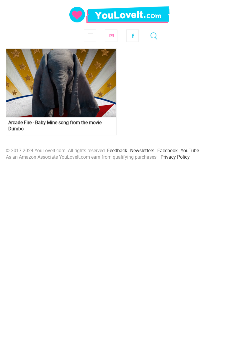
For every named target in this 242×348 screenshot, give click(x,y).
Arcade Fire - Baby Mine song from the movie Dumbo (55, 125)
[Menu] (90, 35)
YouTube (190, 150)
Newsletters (142, 150)
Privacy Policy (175, 157)
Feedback (117, 150)
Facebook (132, 35)
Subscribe (111, 35)
